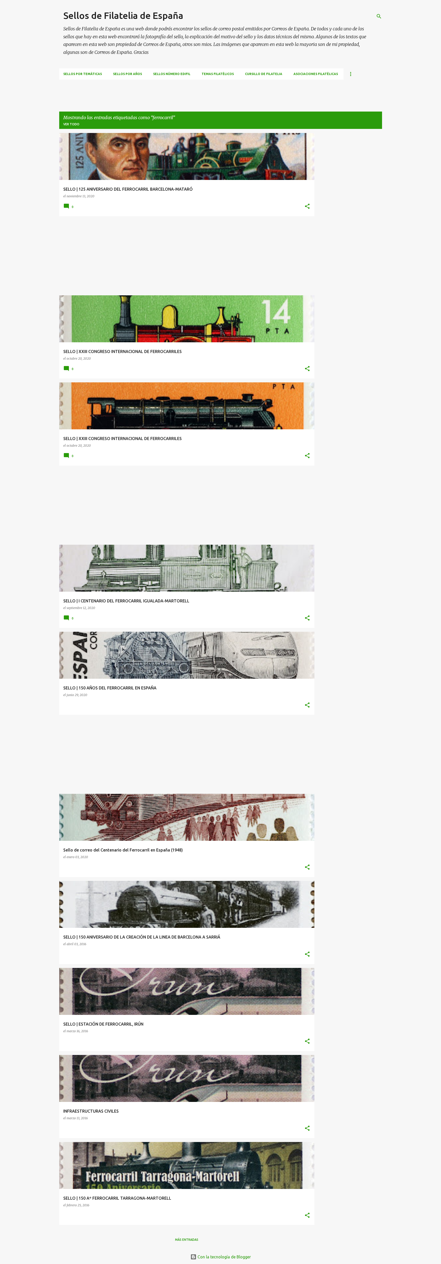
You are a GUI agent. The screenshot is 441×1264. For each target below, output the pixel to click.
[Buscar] (379, 16)
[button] (307, 206)
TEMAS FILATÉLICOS (218, 74)
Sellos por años (127, 74)
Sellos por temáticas (82, 74)
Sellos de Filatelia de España (123, 15)
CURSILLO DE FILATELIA (263, 74)
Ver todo (71, 124)
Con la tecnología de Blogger (224, 1257)
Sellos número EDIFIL (171, 74)
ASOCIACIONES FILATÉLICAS (315, 74)
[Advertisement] (152, 91)
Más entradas (186, 1239)
